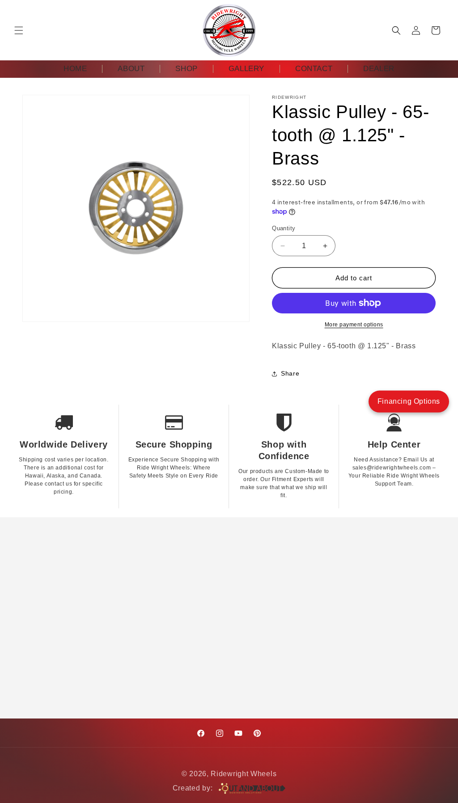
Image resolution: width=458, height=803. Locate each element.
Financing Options (408, 401)
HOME (75, 68)
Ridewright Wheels (243, 774)
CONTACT (313, 68)
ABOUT (131, 68)
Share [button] (290, 373)
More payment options (354, 324)
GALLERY (246, 68)
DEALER (378, 68)
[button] (19, 30)
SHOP (186, 68)
